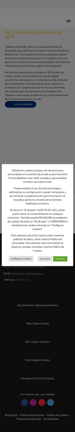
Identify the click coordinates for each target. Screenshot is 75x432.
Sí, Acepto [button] (60, 259)
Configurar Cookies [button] (21, 258)
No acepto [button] (45, 259)
